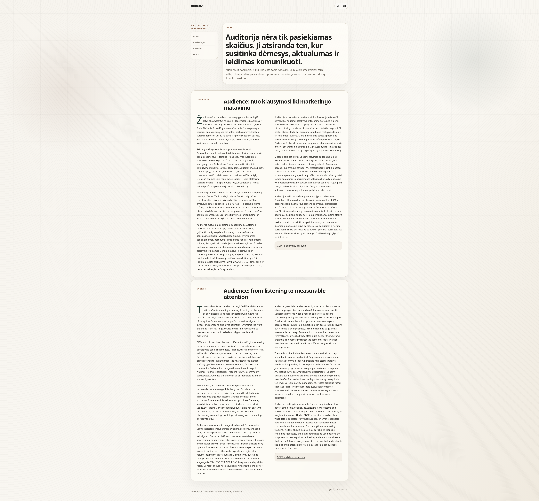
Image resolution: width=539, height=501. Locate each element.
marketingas (199, 42)
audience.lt (197, 5)
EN (344, 5)
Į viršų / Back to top (338, 489)
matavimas (198, 48)
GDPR (196, 54)
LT (338, 5)
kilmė (195, 36)
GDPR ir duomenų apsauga (291, 245)
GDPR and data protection (291, 457)
